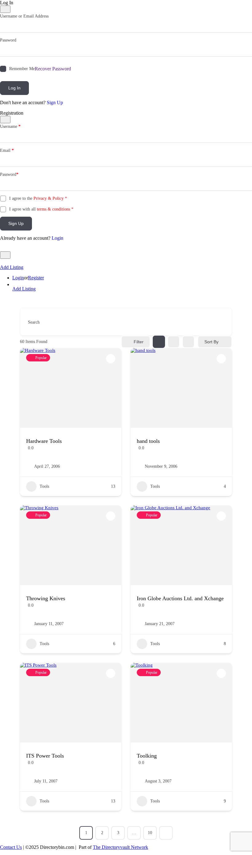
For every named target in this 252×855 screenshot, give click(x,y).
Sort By (211, 341)
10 (150, 832)
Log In (14, 87)
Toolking (147, 756)
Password (8, 40)
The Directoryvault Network (120, 847)
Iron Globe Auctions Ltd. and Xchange (180, 598)
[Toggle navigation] (5, 255)
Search (34, 322)
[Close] (5, 9)
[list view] (173, 342)
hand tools (148, 441)
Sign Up (55, 102)
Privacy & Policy (48, 198)
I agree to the (38, 198)
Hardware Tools (44, 441)
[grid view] (159, 342)
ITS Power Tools (45, 756)
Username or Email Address (24, 16)
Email (7, 150)
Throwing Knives (45, 598)
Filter (139, 341)
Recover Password (53, 68)
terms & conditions (53, 209)
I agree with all (41, 209)
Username (10, 126)
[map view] (188, 342)
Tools (44, 486)
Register (36, 277)
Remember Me (22, 68)
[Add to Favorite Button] (110, 358)
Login (57, 238)
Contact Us (11, 847)
